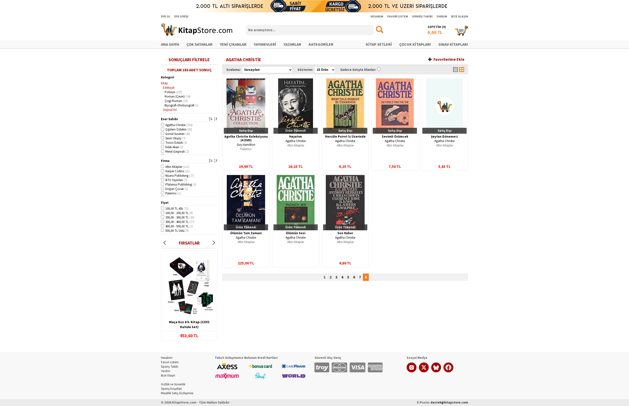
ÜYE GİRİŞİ (181, 16)
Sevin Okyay (175, 138)
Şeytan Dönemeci (444, 136)
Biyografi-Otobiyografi (182, 105)
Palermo (173, 193)
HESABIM (377, 16)
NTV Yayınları (176, 180)
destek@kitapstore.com (449, 402)
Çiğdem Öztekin (178, 129)
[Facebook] (448, 371)
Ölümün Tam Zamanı (246, 233)
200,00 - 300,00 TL (179, 217)
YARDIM (442, 16)
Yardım (165, 371)
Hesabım (166, 358)
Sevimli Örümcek (395, 136)
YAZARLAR (292, 44)
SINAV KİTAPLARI (453, 44)
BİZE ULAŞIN (459, 16)
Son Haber (345, 233)
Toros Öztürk (176, 143)
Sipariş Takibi (169, 366)
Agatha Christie (179, 125)
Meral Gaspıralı (177, 151)
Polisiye (173, 92)
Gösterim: (305, 70)
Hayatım (295, 136)
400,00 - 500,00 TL (179, 226)
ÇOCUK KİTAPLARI (415, 44)
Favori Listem (170, 362)
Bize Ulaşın (168, 375)
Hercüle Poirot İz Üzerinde (345, 136)
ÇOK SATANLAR (199, 44)
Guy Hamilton (246, 145)
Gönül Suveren (177, 134)
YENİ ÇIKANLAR (233, 44)
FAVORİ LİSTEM (397, 16)
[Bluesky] (436, 371)
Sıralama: (233, 70)
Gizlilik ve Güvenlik (173, 384)
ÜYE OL (165, 16)
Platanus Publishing (180, 184)
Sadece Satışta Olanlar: (358, 70)
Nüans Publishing (179, 176)
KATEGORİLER (321, 44)
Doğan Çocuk (176, 189)
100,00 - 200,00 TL (179, 213)
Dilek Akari (174, 147)
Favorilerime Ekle (448, 59)
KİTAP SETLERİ (379, 44)
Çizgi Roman (176, 101)
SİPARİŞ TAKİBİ (422, 16)
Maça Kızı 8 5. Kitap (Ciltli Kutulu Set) (189, 325)
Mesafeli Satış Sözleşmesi (177, 393)
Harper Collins (177, 171)
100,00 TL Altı (176, 208)
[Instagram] (411, 371)
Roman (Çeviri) (177, 96)
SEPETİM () (437, 27)
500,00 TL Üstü (177, 231)
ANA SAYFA (170, 44)
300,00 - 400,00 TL (179, 222)
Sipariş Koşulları (171, 389)
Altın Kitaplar (177, 167)
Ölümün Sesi (295, 233)
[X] (424, 371)
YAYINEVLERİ (265, 44)
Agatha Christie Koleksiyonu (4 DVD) (246, 138)
